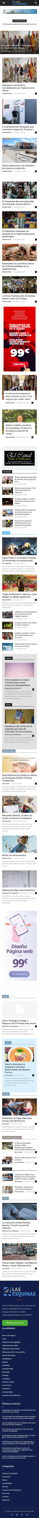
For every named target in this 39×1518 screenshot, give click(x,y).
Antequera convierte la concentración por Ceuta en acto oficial (18, 88)
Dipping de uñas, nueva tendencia (18, 890)
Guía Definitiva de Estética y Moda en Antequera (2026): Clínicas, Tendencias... (19, 778)
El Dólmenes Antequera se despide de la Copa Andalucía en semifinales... (18, 234)
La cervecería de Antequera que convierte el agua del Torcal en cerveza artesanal (19, 1417)
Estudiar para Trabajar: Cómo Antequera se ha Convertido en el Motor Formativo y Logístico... (25, 1177)
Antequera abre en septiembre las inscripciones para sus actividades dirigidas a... (25, 512)
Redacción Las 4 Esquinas (13, 688)
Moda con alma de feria (14, 855)
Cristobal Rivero (6, 51)
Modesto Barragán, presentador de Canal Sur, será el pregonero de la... (26, 479)
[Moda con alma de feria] (19, 844)
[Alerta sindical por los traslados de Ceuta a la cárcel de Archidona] (19, 150)
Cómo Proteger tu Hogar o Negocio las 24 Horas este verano (19, 1022)
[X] (27, 1515)
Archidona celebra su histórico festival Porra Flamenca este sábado (25, 501)
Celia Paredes (6, 821)
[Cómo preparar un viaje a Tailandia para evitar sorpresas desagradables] (19, 670)
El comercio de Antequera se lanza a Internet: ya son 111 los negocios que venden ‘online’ (19, 396)
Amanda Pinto (6, 132)
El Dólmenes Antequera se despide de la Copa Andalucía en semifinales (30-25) (18, 1443)
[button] (3, 3)
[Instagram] (17, 1515)
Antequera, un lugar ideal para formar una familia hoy (17, 1119)
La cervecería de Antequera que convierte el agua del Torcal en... (18, 128)
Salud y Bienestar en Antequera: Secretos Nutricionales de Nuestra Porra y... (17, 1068)
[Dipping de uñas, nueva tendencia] (19, 878)
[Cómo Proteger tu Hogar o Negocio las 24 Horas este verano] (19, 1009)
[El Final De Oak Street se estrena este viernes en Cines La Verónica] (7, 647)
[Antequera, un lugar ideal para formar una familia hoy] (19, 1106)
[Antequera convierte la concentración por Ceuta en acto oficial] (19, 42)
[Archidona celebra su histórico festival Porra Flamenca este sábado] (7, 502)
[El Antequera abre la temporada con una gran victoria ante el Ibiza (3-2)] (19, 190)
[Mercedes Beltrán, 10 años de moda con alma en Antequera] (19, 804)
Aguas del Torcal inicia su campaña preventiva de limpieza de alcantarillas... (23, 523)
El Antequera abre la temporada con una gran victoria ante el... (18, 202)
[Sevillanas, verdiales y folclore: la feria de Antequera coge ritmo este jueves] (7, 636)
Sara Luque (6, 783)
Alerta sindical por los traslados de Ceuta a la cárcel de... (18, 167)
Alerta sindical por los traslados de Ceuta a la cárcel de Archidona (19, 1424)
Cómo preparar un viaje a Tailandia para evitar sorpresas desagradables (17, 683)
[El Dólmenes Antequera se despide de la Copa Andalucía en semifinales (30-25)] (19, 219)
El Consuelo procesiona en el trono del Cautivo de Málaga (17, 1430)
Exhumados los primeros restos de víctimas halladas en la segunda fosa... (18, 266)
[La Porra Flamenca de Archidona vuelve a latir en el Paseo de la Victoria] (19, 284)
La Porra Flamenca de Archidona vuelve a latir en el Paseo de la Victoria (18, 1457)
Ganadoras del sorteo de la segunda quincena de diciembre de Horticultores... (19, 729)
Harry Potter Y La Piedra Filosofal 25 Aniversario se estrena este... (19, 559)
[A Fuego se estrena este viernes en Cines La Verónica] (7, 625)
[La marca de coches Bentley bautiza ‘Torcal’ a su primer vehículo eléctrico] (19, 1211)
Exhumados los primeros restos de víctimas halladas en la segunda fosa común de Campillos (17, 1450)
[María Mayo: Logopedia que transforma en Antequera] (7, 1189)
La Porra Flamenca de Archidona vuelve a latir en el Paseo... (18, 297)
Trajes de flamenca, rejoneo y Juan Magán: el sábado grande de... (19, 595)
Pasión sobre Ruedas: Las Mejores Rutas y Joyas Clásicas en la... (19, 1264)
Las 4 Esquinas (6, 563)
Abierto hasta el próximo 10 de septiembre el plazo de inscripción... (25, 490)
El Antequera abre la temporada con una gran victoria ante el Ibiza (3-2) (18, 1436)
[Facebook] (12, 1515)
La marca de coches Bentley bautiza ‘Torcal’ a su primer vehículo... (16, 1225)
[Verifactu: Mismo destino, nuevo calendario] (7, 1160)
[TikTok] (22, 1515)
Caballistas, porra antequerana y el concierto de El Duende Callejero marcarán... (26, 614)
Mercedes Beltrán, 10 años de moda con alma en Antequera (17, 816)
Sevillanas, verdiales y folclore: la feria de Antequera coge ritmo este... (25, 635)
